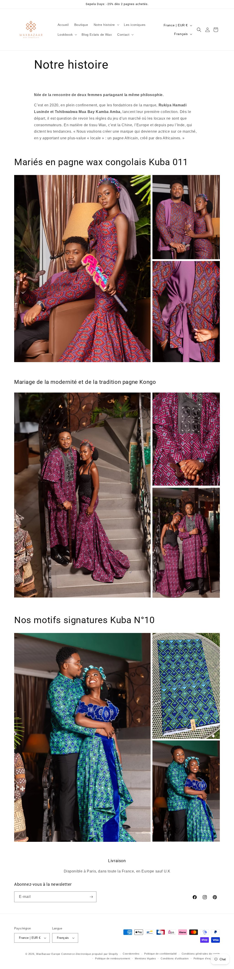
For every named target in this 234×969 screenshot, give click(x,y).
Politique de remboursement (112, 958)
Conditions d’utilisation (175, 958)
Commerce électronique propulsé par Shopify (89, 954)
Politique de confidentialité (160, 953)
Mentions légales (145, 958)
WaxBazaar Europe (48, 954)
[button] (106, 25)
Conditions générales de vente (201, 953)
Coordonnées (131, 953)
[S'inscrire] (91, 896)
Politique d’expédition (207, 958)
